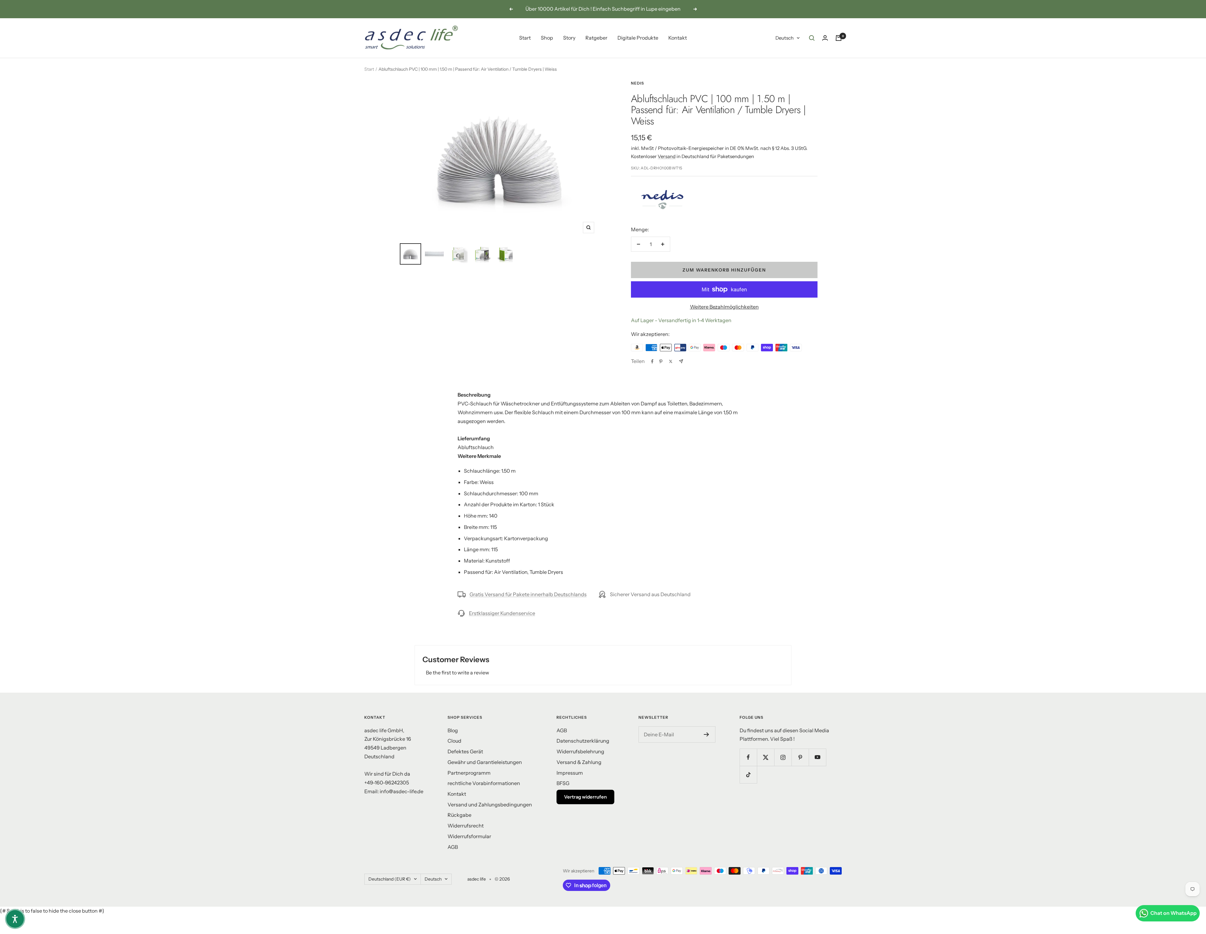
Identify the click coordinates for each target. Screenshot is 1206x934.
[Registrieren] (706, 734)
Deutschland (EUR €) (389, 879)
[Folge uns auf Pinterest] (800, 757)
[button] (15, 919)
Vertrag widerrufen (585, 797)
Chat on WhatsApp (1173, 913)
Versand (667, 156)
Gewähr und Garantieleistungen (485, 762)
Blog (453, 730)
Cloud (454, 741)
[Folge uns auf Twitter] (765, 757)
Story (569, 38)
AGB (453, 847)
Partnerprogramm (469, 773)
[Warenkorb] (838, 38)
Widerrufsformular (469, 836)
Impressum (570, 773)
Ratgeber (596, 38)
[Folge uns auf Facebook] (748, 757)
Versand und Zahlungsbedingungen (490, 804)
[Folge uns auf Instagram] (782, 757)
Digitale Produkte (637, 38)
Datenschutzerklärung (583, 741)
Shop (547, 38)
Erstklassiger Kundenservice (502, 613)
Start (525, 38)
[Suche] (812, 38)
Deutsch (784, 38)
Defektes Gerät (465, 751)
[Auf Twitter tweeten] (670, 361)
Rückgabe (459, 815)
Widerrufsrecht (466, 825)
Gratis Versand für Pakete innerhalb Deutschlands (528, 594)
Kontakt (677, 38)
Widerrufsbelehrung (580, 751)
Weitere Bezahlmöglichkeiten (724, 307)
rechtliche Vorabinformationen (484, 783)
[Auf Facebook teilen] (652, 361)
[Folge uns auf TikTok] (748, 774)
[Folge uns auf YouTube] (817, 757)
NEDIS (637, 83)
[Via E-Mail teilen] (681, 361)
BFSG (563, 783)
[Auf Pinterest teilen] (660, 361)
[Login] (825, 38)
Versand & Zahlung (579, 762)
